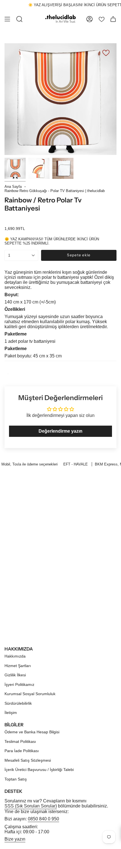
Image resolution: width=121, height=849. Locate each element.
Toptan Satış (16, 779)
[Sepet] (113, 19)
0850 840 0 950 (43, 818)
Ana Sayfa (13, 186)
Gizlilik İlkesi (15, 675)
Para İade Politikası (22, 750)
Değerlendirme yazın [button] (60, 431)
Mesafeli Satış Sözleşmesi (28, 760)
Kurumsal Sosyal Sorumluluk (30, 693)
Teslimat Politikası (20, 741)
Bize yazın (15, 839)
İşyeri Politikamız (19, 684)
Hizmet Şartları (18, 665)
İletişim (11, 712)
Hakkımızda (15, 656)
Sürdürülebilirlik (18, 703)
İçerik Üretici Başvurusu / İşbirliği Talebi (39, 769)
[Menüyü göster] (7, 19)
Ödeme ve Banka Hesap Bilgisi (32, 732)
